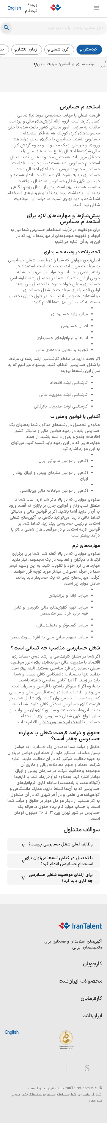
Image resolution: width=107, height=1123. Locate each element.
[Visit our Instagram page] (85, 1068)
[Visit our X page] (74, 1068)
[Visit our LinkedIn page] (96, 1068)
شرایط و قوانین (89, 1094)
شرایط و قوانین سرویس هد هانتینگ (49, 1094)
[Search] (6, 28)
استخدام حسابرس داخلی (59, 722)
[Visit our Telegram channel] (64, 1068)
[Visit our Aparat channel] (55, 1068)
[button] (45, 64)
